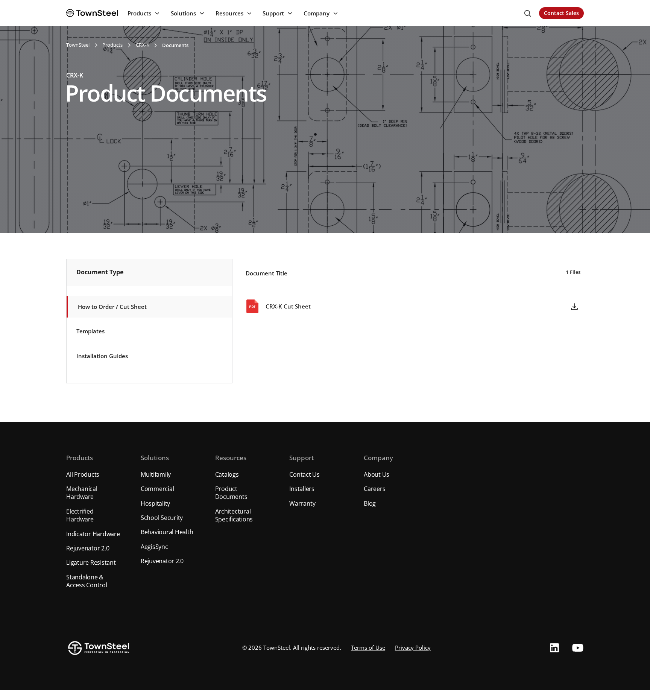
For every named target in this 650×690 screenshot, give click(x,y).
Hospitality (155, 503)
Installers (301, 489)
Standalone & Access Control (86, 581)
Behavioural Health (167, 532)
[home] (92, 13)
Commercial (157, 489)
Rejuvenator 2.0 (87, 548)
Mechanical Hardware (81, 493)
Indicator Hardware (93, 534)
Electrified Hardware (80, 515)
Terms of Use (368, 647)
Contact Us (304, 474)
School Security (162, 518)
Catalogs (227, 474)
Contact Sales (561, 13)
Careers (374, 489)
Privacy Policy (413, 647)
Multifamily (156, 474)
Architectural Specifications (234, 515)
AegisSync (154, 547)
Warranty (302, 503)
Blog (370, 503)
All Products (82, 474)
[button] (143, 13)
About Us (376, 474)
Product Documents (231, 493)
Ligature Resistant (91, 562)
